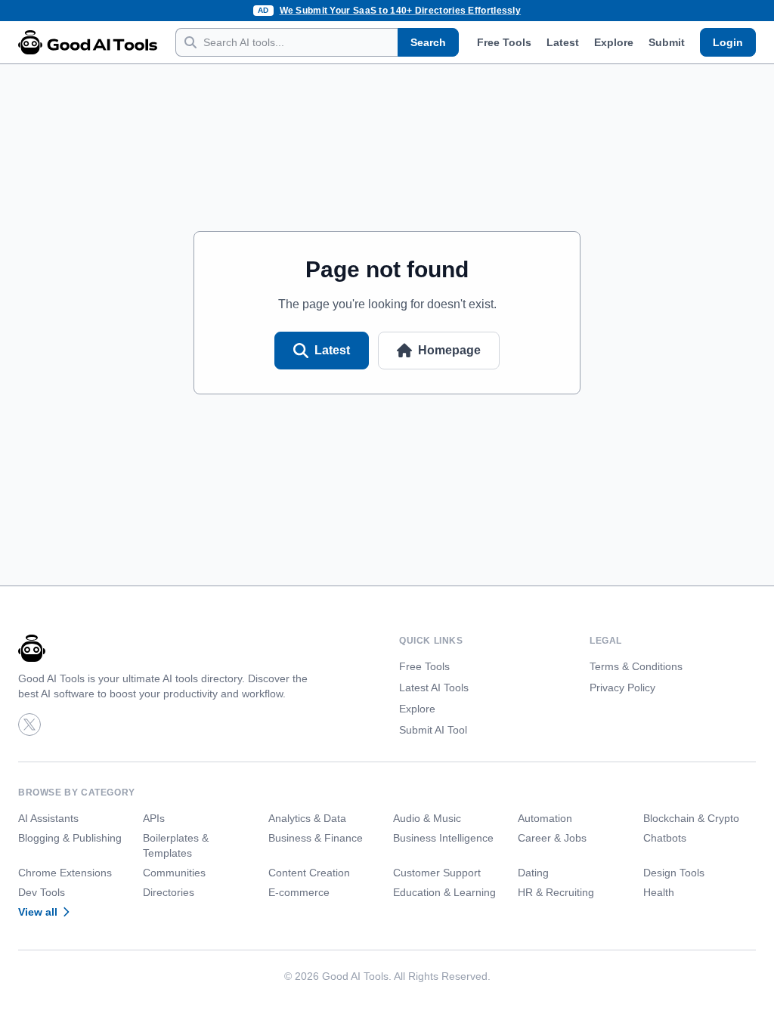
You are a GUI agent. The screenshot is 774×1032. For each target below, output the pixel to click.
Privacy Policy (622, 687)
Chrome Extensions (65, 873)
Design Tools (673, 873)
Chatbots (664, 838)
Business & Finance (315, 838)
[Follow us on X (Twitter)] (29, 724)
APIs (154, 818)
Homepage (449, 350)
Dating (533, 873)
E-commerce (299, 892)
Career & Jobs (552, 838)
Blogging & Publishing (70, 838)
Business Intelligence (443, 838)
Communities (174, 873)
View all (37, 912)
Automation (545, 818)
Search (428, 42)
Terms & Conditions (636, 666)
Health (658, 892)
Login (728, 42)
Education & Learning (444, 892)
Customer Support (437, 873)
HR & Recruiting (556, 892)
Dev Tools (41, 892)
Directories (168, 892)
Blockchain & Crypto (691, 818)
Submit (667, 42)
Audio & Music (427, 818)
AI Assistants (48, 818)
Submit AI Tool (433, 730)
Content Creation (309, 873)
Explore (613, 42)
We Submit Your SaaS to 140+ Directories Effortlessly (401, 10)
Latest (562, 42)
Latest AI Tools (434, 687)
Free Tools (504, 42)
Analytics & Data (307, 818)
